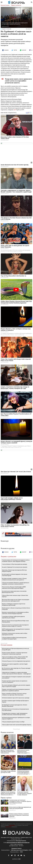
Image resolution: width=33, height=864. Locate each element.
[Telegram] (18, 855)
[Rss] (24, 856)
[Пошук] (31, 2)
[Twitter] (12, 855)
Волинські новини (5, 5)
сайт (15, 109)
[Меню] (1, 2)
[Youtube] (21, 855)
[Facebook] (9, 855)
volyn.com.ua (12, 825)
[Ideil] (16, 858)
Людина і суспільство (16, 5)
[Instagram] (15, 855)
